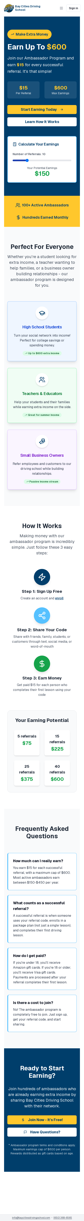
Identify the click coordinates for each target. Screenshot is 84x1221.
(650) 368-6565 (62, 1217)
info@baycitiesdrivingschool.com (31, 1217)
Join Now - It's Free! (45, 1119)
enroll (59, 598)
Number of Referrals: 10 (29, 154)
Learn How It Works (42, 121)
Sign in (73, 8)
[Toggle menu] (61, 8)
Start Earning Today (39, 109)
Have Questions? (45, 1132)
